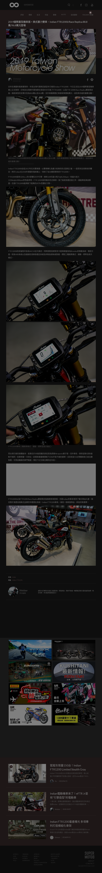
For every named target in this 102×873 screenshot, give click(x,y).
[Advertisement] (51, 29)
